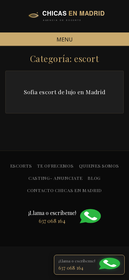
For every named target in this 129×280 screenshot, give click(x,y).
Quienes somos (99, 166)
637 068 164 (71, 267)
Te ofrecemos (55, 166)
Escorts (21, 166)
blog (94, 178)
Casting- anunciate (55, 178)
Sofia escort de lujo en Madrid (65, 92)
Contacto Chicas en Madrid (64, 190)
